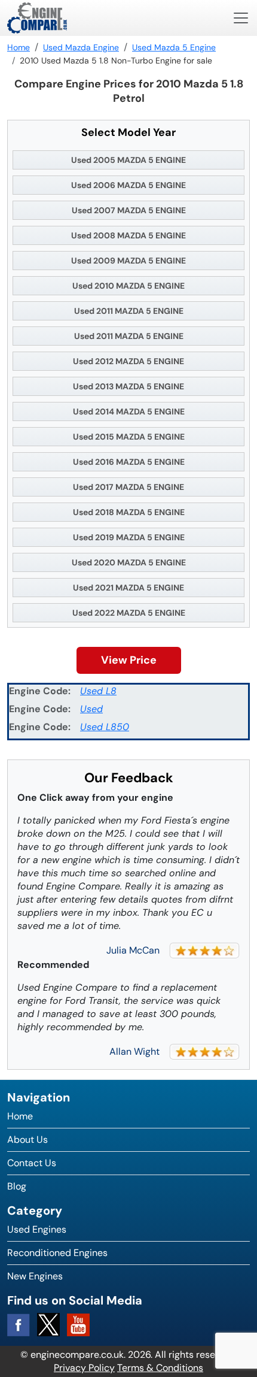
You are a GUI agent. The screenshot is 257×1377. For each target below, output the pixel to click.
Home (20, 1116)
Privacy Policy (84, 1367)
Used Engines (36, 1229)
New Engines (35, 1276)
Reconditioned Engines (57, 1252)
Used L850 (104, 727)
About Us (27, 1139)
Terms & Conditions (160, 1367)
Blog (16, 1186)
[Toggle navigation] (241, 18)
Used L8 (98, 691)
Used (91, 709)
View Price (129, 660)
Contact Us (31, 1163)
